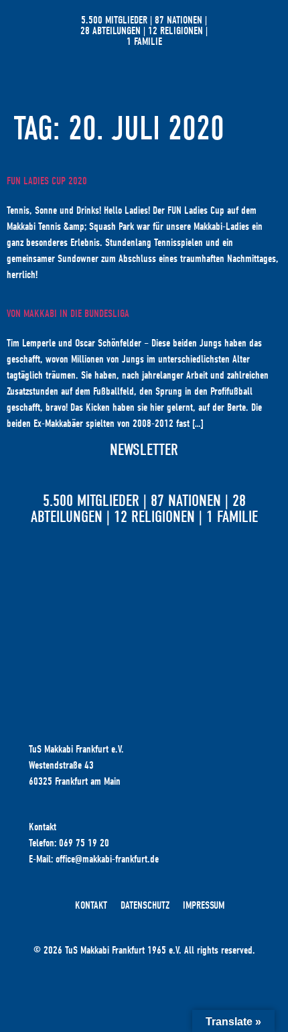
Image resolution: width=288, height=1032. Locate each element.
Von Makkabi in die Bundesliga (68, 314)
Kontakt (91, 905)
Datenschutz (145, 905)
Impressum (203, 905)
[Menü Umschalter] (251, 31)
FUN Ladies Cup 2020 (47, 181)
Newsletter (144, 449)
